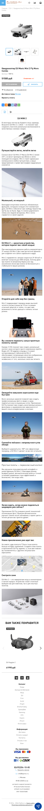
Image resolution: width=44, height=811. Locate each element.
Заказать (34, 84)
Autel (22, 701)
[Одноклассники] (6, 105)
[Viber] (15, 105)
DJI (22, 695)
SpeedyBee (22, 709)
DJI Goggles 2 (10, 662)
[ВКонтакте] (3, 105)
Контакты (22, 738)
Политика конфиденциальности (22, 805)
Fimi (22, 698)
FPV (22, 715)
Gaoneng (22, 712)
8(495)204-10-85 (22, 767)
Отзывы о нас (22, 740)
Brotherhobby (22, 707)
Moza (22, 693)
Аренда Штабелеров (22, 690)
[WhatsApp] (18, 105)
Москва (18, 94)
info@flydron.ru (23, 774)
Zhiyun (22, 721)
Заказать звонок (23, 770)
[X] (9, 105)
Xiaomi (22, 718)
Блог (22, 743)
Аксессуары (22, 723)
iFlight (22, 704)
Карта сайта (31, 803)
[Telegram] (12, 105)
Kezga (22, 687)
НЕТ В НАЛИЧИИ (11, 84)
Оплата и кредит (22, 735)
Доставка (22, 732)
